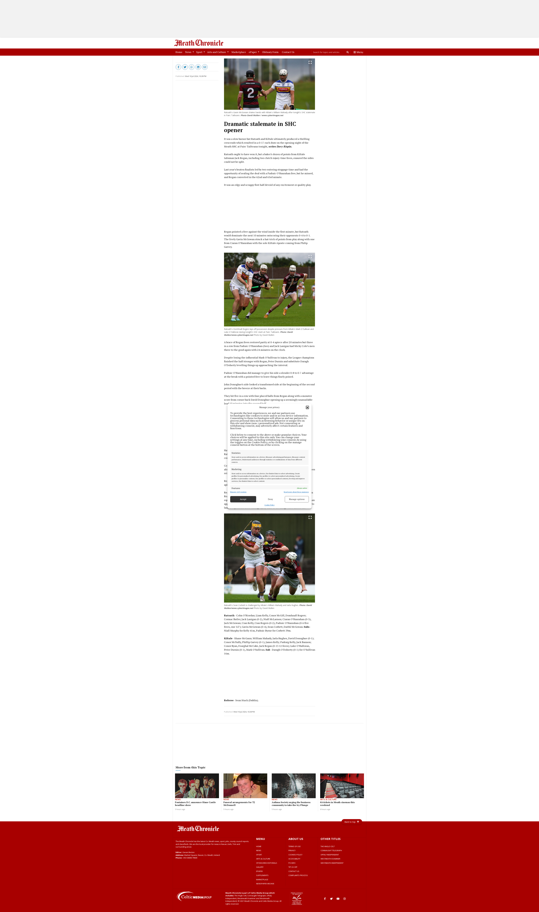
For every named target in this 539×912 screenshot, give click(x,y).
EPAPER (259, 871)
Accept (243, 499)
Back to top (350, 821)
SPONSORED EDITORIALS (266, 863)
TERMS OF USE (294, 846)
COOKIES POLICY (295, 854)
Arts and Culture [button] (217, 52)
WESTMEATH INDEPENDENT (332, 863)
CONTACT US (293, 871)
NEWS (258, 850)
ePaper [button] (253, 52)
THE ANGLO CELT (328, 846)
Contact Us (288, 52)
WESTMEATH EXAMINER (330, 858)
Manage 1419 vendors (238, 492)
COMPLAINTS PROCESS (298, 875)
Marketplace (239, 52)
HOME (258, 846)
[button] (307, 407)
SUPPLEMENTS (262, 875)
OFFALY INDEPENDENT (330, 854)
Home (179, 52)
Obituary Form (271, 52)
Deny (270, 499)
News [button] (188, 52)
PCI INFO (291, 863)
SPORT (259, 854)
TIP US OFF (292, 867)
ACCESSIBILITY (294, 858)
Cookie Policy (269, 505)
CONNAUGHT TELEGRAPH (331, 850)
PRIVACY (291, 850)
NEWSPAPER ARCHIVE (265, 883)
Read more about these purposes (296, 492)
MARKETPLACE (262, 879)
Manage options (297, 499)
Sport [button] (199, 52)
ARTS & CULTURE (263, 858)
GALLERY (259, 867)
